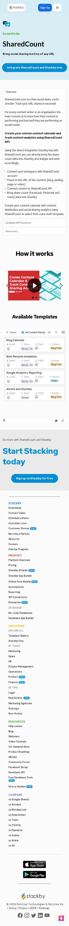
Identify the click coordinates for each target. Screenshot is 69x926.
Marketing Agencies (20, 703)
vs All (11, 845)
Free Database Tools (20, 779)
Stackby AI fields (21, 570)
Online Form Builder (22, 581)
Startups (13, 708)
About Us (13, 538)
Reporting (14, 592)
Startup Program (18, 549)
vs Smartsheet (17, 814)
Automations (16, 586)
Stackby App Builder (20, 575)
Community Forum (19, 762)
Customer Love (17, 523)
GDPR (33, 908)
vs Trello (13, 819)
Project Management (20, 666)
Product (16, 676)
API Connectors (17, 597)
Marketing (14, 651)
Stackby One (16, 640)
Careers (13, 544)
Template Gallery (18, 635)
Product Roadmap (19, 751)
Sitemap (44, 908)
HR (10, 661)
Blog (11, 731)
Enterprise (17, 602)
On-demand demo (19, 746)
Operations (15, 671)
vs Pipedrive (15, 830)
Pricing (12, 565)
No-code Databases (20, 612)
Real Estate (18, 697)
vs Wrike (13, 840)
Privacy (23, 908)
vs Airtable (14, 804)
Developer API (16, 772)
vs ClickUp (14, 825)
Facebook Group (18, 767)
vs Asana (13, 835)
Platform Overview (19, 560)
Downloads (14, 507)
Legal (11, 692)
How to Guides (19, 786)
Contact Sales (16, 512)
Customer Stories (21, 528)
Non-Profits (15, 713)
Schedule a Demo (18, 518)
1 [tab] (33, 297)
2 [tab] (36, 297)
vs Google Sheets (18, 799)
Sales (11, 656)
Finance (16, 682)
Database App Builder (21, 618)
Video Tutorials (17, 741)
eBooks (12, 756)
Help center (15, 726)
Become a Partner (19, 533)
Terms (12, 908)
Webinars (13, 736)
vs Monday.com (17, 809)
